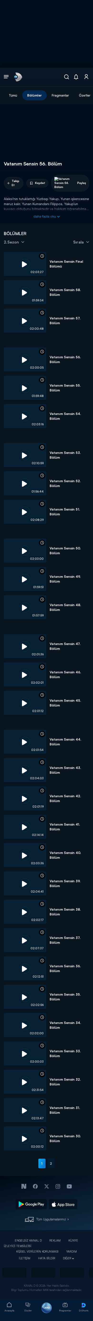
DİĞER (67, 1258)
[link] (17, 77)
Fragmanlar (60, 95)
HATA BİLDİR (46, 1258)
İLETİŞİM (24, 1258)
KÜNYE (73, 1240)
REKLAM (55, 1240)
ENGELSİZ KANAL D (28, 1240)
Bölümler (34, 95)
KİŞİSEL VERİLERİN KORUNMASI (37, 1251)
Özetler (84, 95)
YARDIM (71, 1251)
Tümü (13, 95)
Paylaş (81, 183)
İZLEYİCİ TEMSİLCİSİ (17, 1246)
